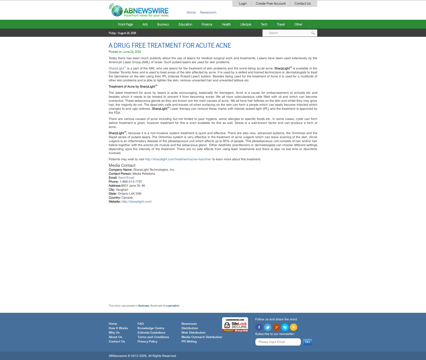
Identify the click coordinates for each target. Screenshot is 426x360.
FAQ (141, 323)
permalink (173, 305)
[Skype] (285, 327)
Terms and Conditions (153, 337)
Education (185, 24)
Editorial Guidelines (151, 332)
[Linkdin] (276, 327)
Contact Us (303, 3)
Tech (264, 24)
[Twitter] (267, 327)
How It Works (118, 328)
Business (163, 24)
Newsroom (208, 12)
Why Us (114, 332)
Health (226, 24)
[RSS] (293, 327)
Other (298, 24)
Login (243, 3)
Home (191, 12)
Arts (145, 24)
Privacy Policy (147, 341)
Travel (281, 24)
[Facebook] (259, 327)
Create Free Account (271, 3)
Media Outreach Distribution (201, 337)
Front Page (125, 24)
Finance (207, 24)
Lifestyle (245, 24)
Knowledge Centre (151, 328)
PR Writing (189, 341)
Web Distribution (193, 332)
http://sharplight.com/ (137, 201)
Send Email (126, 177)
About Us (115, 337)
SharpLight (117, 68)
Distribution (189, 328)
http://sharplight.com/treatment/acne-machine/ (178, 159)
